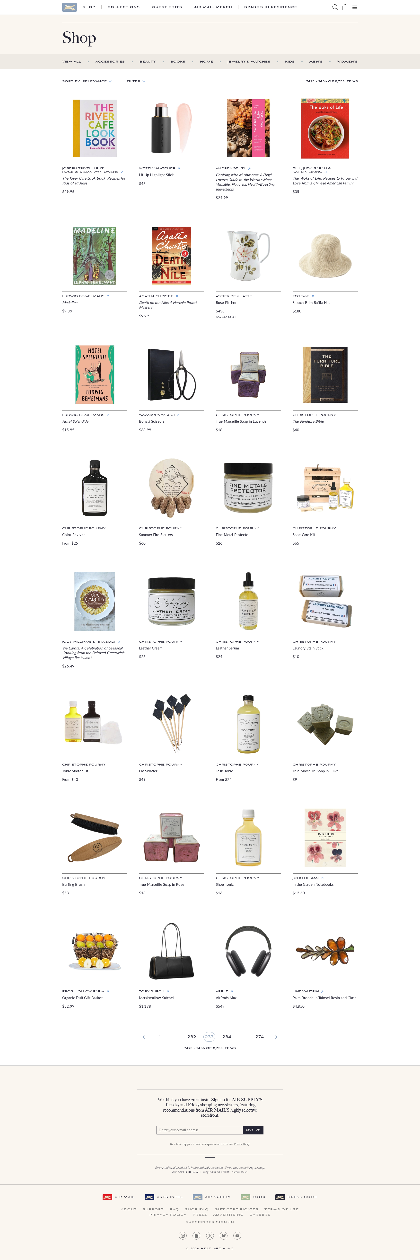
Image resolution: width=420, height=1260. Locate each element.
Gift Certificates (237, 1209)
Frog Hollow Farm (83, 991)
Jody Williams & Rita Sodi (88, 642)
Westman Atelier (157, 168)
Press (200, 1215)
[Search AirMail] (335, 7)
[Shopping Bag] (345, 7)
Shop (89, 7)
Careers (260, 1215)
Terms (224, 1144)
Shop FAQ (197, 1209)
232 (191, 1037)
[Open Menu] (355, 7)
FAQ (174, 1209)
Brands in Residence (270, 7)
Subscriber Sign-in (210, 1222)
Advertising (228, 1215)
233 (209, 1037)
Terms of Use (281, 1209)
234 (226, 1037)
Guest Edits (167, 7)
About (129, 1209)
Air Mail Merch (213, 7)
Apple (222, 991)
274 (259, 1037)
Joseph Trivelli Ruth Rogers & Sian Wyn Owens (90, 170)
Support (153, 1209)
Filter (133, 81)
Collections (123, 7)
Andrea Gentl (231, 168)
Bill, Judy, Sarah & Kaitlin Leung (312, 170)
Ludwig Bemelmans (83, 296)
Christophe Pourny (237, 415)
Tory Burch (151, 991)
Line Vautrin (306, 991)
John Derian (306, 878)
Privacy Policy (241, 1144)
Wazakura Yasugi (157, 415)
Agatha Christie (156, 296)
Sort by (84, 81)
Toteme (301, 296)
